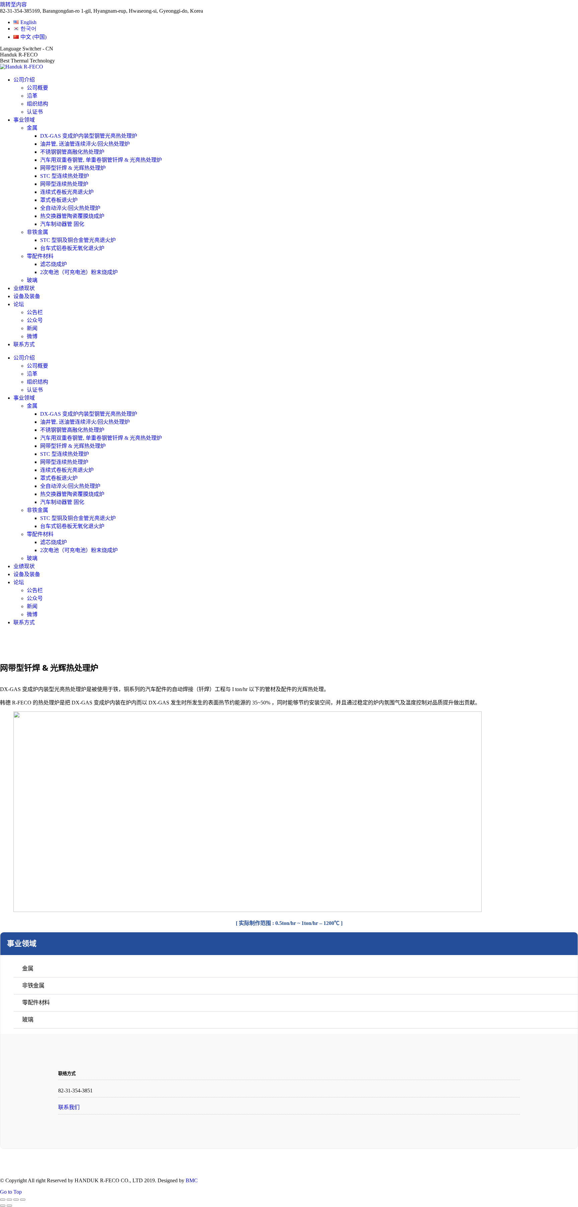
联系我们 (69, 1107)
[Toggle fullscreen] (16, 1200)
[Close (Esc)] (2, 1200)
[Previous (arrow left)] (2, 1206)
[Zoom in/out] (22, 1200)
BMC (192, 1180)
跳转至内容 (13, 4)
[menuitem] (24, 22)
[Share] (9, 1200)
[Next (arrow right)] (9, 1206)
